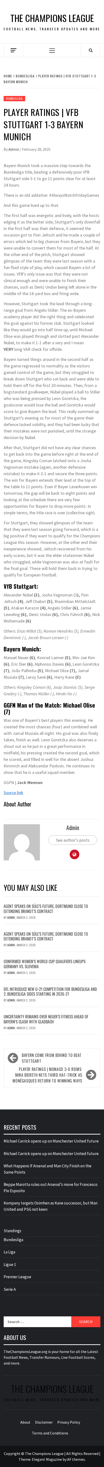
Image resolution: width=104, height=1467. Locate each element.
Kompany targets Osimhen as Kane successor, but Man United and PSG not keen (50, 1206)
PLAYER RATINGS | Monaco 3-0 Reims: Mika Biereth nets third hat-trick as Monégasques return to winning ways (47, 1075)
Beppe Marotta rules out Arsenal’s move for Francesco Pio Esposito (50, 1187)
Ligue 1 (10, 1264)
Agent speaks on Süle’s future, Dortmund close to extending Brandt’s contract (46, 908)
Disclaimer (44, 1422)
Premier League (17, 1276)
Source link (13, 792)
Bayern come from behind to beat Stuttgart (52, 1058)
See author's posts (72, 840)
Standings (12, 1230)
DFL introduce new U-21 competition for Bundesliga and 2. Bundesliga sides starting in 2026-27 (50, 991)
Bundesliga (14, 98)
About (25, 1422)
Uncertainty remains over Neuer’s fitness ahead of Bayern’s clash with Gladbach (46, 1019)
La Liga (9, 1252)
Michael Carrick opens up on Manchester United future (51, 1141)
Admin (14, 149)
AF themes (76, 1459)
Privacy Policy (68, 1422)
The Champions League (52, 18)
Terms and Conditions (50, 1433)
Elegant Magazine (47, 1459)
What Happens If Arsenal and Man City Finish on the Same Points (47, 1169)
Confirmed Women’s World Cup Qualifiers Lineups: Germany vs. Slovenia (45, 964)
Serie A (10, 1289)
